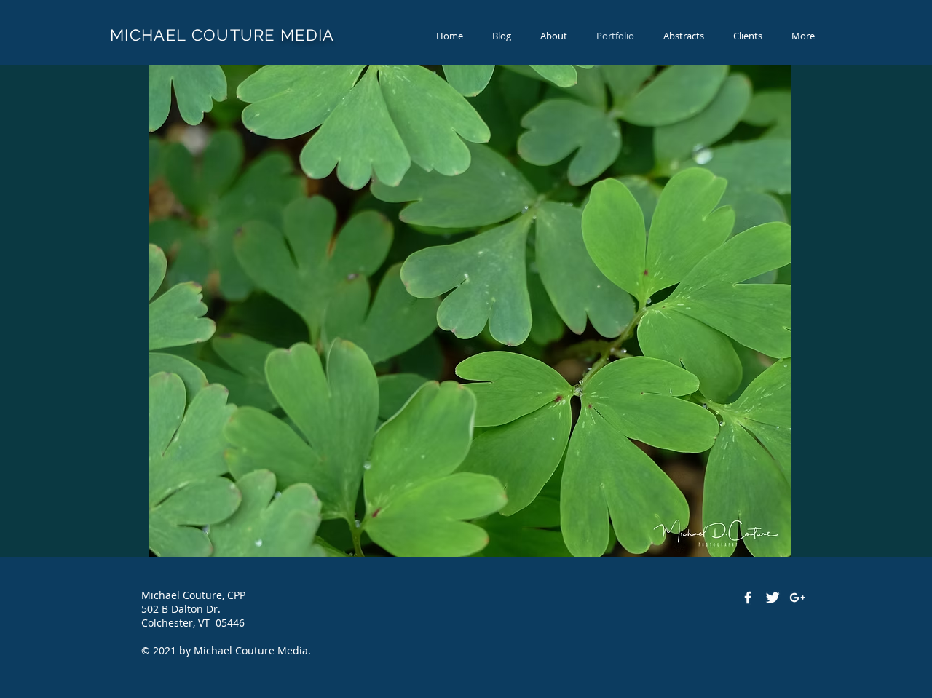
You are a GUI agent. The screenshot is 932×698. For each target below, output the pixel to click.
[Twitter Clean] (773, 598)
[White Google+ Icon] (797, 598)
